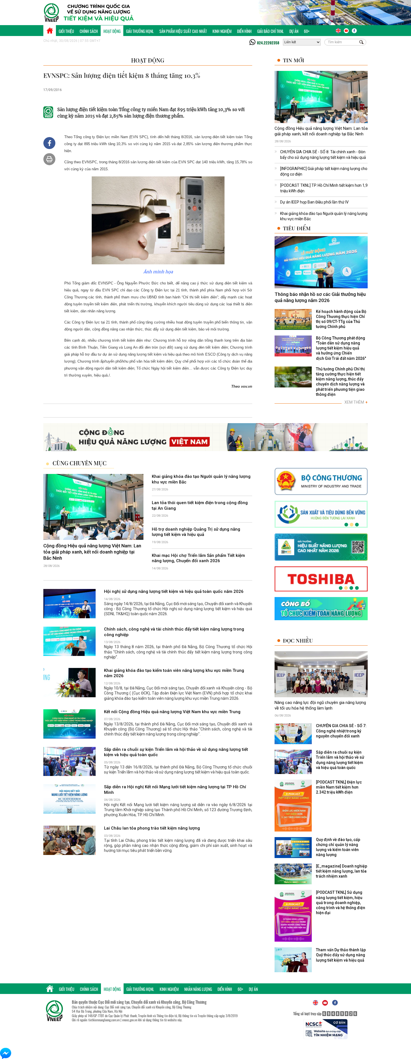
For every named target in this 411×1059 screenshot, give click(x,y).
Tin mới (293, 60)
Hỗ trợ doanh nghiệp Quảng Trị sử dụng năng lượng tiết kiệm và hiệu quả (196, 532)
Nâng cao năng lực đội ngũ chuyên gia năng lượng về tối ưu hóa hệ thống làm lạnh (320, 705)
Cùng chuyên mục (80, 463)
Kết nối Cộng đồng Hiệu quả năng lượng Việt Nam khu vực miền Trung (172, 711)
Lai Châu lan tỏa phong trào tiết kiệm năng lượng (152, 828)
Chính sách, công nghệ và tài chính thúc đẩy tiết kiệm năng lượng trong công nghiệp (174, 632)
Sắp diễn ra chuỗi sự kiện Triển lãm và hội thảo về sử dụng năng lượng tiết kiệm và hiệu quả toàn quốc (176, 752)
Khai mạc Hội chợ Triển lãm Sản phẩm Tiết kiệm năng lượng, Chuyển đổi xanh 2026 (198, 558)
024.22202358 (268, 42)
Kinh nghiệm (222, 31)
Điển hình (244, 31)
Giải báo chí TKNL (270, 31)
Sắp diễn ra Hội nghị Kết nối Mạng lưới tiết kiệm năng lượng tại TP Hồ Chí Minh (175, 789)
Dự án (293, 31)
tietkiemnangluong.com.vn (104, 1019)
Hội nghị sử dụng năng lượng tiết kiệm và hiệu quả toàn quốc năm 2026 (174, 591)
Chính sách (89, 31)
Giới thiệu (66, 31)
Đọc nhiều (298, 640)
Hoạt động (112, 31)
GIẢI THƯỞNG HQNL (140, 31)
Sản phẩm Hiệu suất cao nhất (183, 31)
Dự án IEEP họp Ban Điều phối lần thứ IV (314, 202)
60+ (307, 31)
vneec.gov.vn (129, 1019)
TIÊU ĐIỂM (297, 228)
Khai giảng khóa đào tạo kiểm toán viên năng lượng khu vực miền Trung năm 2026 (174, 673)
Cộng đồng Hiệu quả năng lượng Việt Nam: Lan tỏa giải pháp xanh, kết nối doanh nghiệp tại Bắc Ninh (321, 131)
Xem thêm (356, 402)
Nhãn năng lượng (198, 989)
